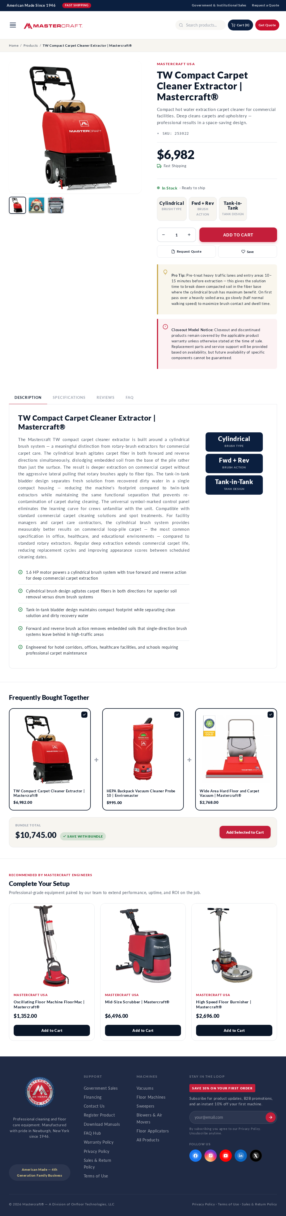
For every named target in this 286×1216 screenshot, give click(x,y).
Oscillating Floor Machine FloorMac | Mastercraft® (49, 1004)
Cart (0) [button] (243, 25)
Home (13, 45)
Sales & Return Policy (97, 1163)
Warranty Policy (99, 1142)
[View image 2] (36, 205)
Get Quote (267, 25)
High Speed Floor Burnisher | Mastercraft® (223, 1004)
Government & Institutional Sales (219, 5)
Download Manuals (102, 1124)
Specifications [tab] (69, 397)
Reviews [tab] (106, 397)
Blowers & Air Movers (149, 1118)
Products (30, 45)
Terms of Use (96, 1176)
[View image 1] (17, 205)
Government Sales (101, 1088)
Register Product (99, 1115)
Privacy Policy (96, 1151)
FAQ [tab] (130, 397)
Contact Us (94, 1106)
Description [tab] (28, 397)
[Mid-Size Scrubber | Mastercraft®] (143, 946)
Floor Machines (151, 1097)
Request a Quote (265, 5)
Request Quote (189, 251)
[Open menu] (13, 25)
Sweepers (145, 1106)
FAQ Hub (92, 1133)
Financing (93, 1097)
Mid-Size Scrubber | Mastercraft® (137, 1001)
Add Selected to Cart (245, 832)
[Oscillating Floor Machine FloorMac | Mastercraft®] (51, 946)
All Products (148, 1140)
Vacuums (145, 1088)
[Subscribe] (271, 1117)
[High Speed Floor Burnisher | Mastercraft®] (234, 946)
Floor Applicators (153, 1131)
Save (250, 252)
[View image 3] (56, 205)
